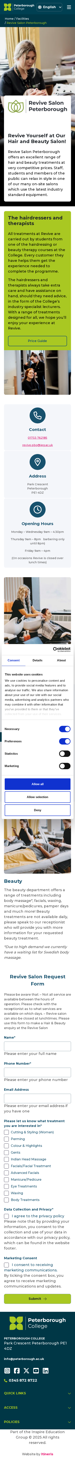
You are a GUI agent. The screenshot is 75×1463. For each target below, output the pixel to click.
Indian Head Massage (28, 1159)
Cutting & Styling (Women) (32, 1132)
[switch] (64, 741)
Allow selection (37, 797)
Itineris (47, 1454)
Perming (18, 1139)
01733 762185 (37, 438)
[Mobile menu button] (69, 7)
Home (9, 18)
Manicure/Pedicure (26, 1179)
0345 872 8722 (23, 1380)
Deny (37, 810)
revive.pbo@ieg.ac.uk (37, 445)
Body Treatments (25, 1200)
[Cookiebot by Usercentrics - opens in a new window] (53, 649)
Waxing (17, 1193)
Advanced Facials (25, 1173)
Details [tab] (37, 660)
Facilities (22, 18)
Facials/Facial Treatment (31, 1166)
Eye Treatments (24, 1186)
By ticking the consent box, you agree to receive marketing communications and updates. (34, 1281)
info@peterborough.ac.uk (24, 1359)
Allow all (38, 784)
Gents (15, 1152)
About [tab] (61, 660)
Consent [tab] (14, 660)
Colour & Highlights (26, 1146)
